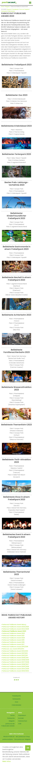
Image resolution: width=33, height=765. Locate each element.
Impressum (22, 715)
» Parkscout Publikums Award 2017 (12, 644)
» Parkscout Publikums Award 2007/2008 (15, 662)
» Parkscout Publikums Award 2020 (13, 638)
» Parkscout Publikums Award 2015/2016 (14, 647)
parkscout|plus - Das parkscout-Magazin (16, 739)
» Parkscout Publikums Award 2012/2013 (14, 651)
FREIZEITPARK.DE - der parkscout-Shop (16, 737)
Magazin (7, 6)
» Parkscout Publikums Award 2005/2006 (15, 666)
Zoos (16, 702)
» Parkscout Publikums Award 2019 (12, 640)
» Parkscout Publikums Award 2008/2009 (15, 660)
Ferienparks (4, 11)
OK (28, 748)
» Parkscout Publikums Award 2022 (13, 633)
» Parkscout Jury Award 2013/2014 (12, 649)
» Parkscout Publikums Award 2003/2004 (15, 671)
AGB (19, 724)
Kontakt (21, 718)
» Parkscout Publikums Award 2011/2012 (14, 653)
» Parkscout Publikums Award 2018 (12, 642)
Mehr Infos (6, 761)
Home (2, 6)
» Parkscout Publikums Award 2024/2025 (15, 629)
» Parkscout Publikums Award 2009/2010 (15, 658)
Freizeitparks (15, 9)
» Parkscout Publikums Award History (13, 624)
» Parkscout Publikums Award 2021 (12, 636)
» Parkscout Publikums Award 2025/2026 (15, 627)
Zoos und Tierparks (24, 9)
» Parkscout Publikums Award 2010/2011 (14, 655)
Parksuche (11, 718)
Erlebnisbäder (11, 11)
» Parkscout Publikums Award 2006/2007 (15, 664)
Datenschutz (22, 721)
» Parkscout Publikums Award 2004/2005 (15, 669)
